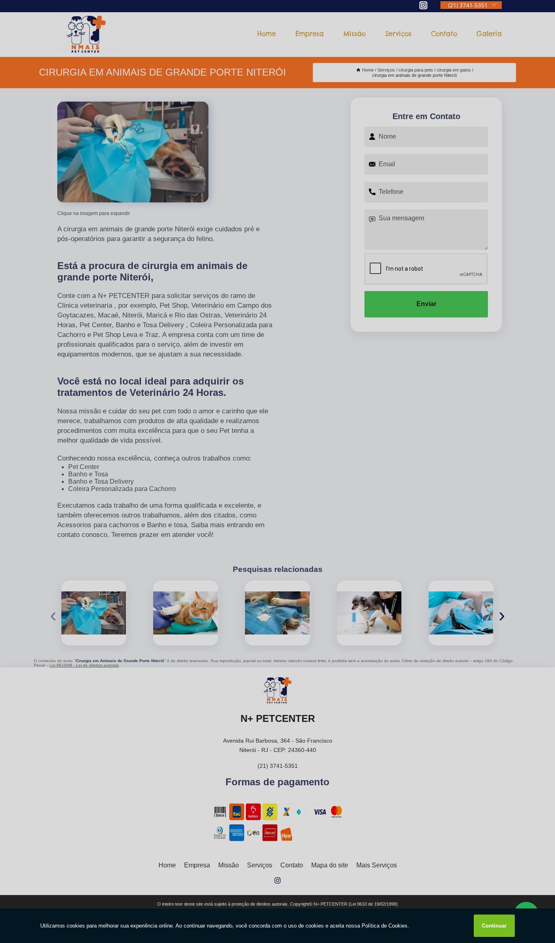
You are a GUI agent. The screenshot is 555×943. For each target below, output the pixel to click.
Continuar (494, 926)
